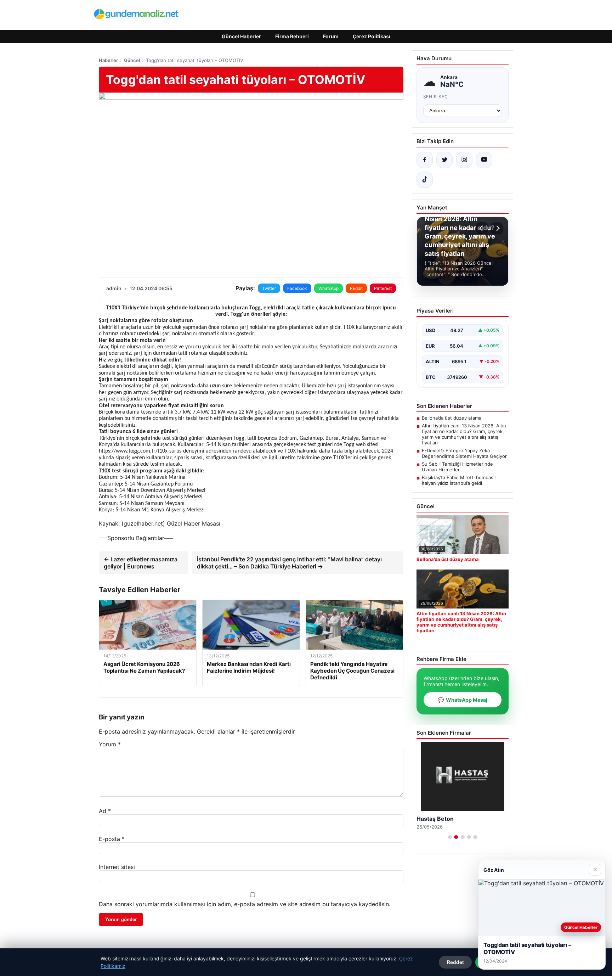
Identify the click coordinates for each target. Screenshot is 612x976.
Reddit (356, 288)
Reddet (455, 962)
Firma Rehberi (292, 36)
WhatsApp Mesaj (462, 700)
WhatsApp (328, 288)
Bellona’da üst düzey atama (451, 418)
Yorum (110, 744)
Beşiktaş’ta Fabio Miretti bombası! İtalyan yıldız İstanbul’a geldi (459, 480)
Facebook (297, 288)
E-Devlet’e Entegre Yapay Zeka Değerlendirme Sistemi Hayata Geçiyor (464, 453)
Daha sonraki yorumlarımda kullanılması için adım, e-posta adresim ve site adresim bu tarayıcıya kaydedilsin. (244, 904)
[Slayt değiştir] (450, 837)
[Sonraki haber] (497, 228)
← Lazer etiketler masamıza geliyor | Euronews (140, 563)
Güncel (132, 60)
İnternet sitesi (117, 866)
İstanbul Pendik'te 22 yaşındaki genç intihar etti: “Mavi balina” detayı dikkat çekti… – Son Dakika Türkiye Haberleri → (289, 563)
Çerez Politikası (371, 36)
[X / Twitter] (444, 160)
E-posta (112, 838)
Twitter (269, 288)
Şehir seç (435, 96)
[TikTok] (424, 180)
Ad (105, 810)
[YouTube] (484, 160)
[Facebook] (424, 160)
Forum (331, 36)
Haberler (108, 60)
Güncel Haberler (241, 36)
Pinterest (383, 288)
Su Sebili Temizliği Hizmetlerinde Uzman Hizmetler (457, 466)
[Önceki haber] (482, 228)
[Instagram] (464, 160)
